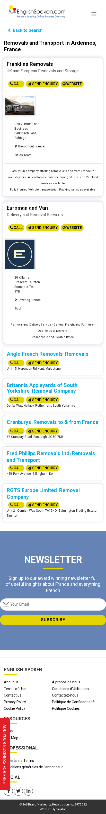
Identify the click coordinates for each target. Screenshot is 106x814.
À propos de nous (66, 682)
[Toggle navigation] (94, 14)
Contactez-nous (65, 695)
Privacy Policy (15, 702)
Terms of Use (15, 689)
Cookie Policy (14, 708)
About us (11, 682)
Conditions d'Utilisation (70, 689)
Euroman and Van (27, 208)
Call (18, 84)
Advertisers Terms (19, 760)
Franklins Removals (30, 64)
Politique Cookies (66, 708)
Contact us (12, 695)
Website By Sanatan (53, 809)
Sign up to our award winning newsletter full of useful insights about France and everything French (53, 584)
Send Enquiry (44, 84)
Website (74, 84)
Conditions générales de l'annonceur (33, 767)
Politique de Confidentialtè (73, 702)
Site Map (11, 738)
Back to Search (27, 30)
